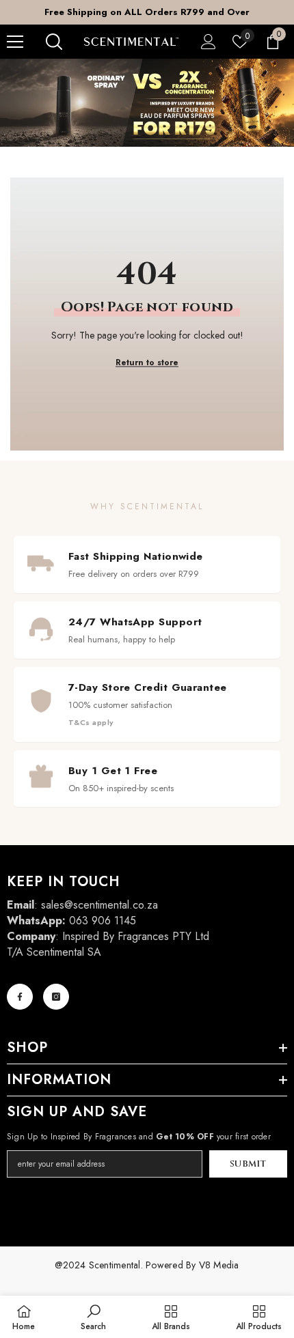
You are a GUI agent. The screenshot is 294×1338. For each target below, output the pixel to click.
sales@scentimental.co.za (99, 905)
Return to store (147, 362)
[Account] (208, 41)
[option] (147, 12)
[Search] (54, 41)
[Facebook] (20, 997)
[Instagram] (56, 997)
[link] (93, 1316)
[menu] (15, 41)
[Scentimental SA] (147, 103)
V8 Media (219, 1265)
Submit (248, 1164)
